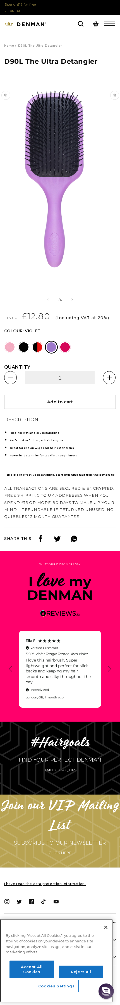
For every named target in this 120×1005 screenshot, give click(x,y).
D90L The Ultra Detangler (40, 46)
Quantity (17, 367)
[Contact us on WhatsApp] (74, 540)
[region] (60, 669)
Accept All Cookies (32, 969)
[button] (110, 24)
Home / (10, 46)
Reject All (81, 972)
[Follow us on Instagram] (57, 540)
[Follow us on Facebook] (40, 540)
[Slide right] (72, 299)
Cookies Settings (56, 986)
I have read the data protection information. (45, 884)
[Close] (106, 927)
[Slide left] (48, 299)
